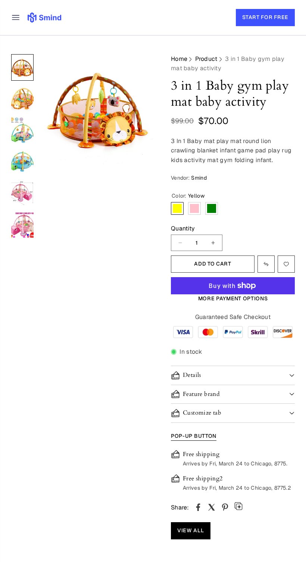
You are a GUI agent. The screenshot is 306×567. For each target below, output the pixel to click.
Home (179, 59)
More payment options (233, 298)
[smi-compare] (286, 264)
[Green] (211, 208)
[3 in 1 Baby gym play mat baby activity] (198, 507)
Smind (199, 177)
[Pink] (194, 208)
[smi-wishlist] (266, 264)
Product (206, 59)
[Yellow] (177, 208)
